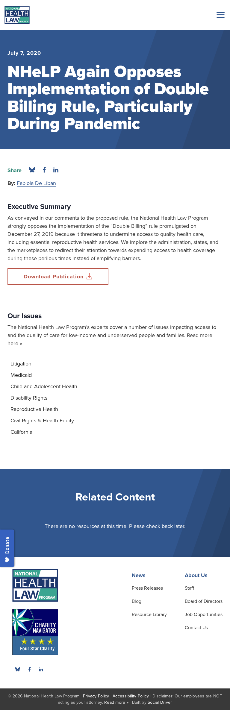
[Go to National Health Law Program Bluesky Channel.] (17, 669)
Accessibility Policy (131, 696)
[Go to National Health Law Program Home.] (17, 15)
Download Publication (54, 276)
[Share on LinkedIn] (55, 170)
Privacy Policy (96, 696)
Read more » (116, 702)
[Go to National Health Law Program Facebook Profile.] (29, 669)
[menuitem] (115, 363)
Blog (136, 601)
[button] (220, 15)
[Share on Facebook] (44, 170)
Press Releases (147, 588)
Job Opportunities (204, 615)
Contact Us (196, 628)
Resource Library (149, 615)
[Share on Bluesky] (32, 170)
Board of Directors (204, 601)
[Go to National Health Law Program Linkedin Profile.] (41, 669)
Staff (189, 588)
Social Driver (160, 702)
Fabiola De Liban (36, 183)
